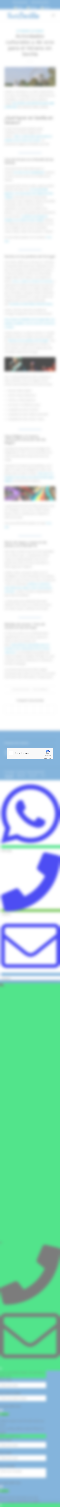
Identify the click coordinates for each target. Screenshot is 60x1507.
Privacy (45, 758)
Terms (49, 758)
